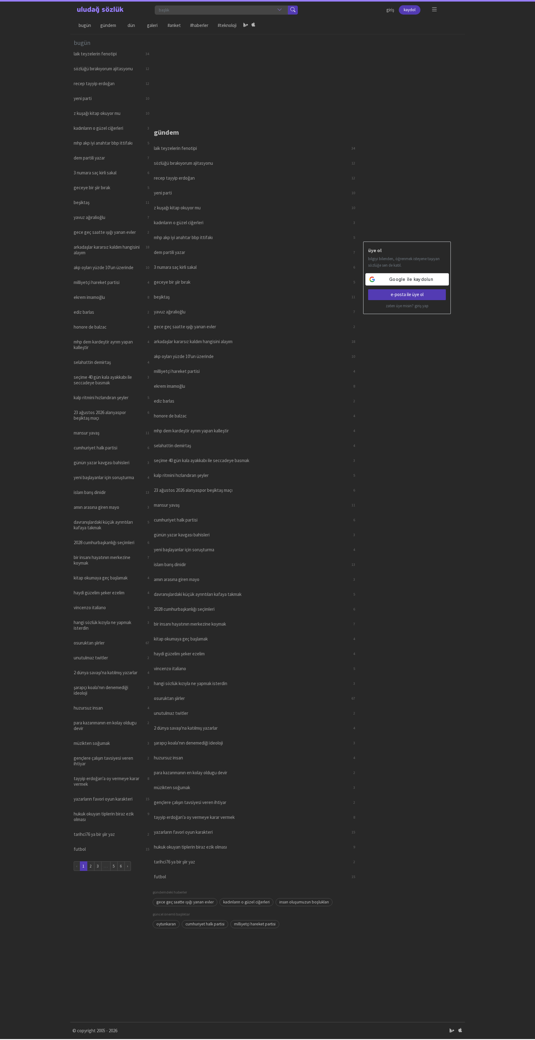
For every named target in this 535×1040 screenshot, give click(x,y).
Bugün (85, 25)
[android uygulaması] (246, 25)
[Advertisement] (307, 77)
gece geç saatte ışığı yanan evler (185, 902)
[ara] (293, 10)
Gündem (108, 25)
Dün (131, 25)
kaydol (409, 9)
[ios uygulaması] (253, 25)
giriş (390, 10)
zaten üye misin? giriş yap (407, 305)
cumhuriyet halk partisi (204, 924)
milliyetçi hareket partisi (255, 924)
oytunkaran (166, 924)
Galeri (152, 25)
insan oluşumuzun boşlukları (304, 902)
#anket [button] (174, 25)
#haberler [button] (199, 25)
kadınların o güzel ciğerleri (246, 902)
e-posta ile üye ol (407, 294)
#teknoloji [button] (227, 25)
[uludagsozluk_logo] (100, 10)
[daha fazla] (434, 9)
